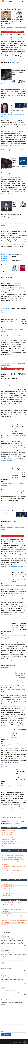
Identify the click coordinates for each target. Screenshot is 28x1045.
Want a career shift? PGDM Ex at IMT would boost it (14, 920)
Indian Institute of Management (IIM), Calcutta (12, 857)
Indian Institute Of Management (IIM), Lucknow (13, 859)
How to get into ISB (6, 913)
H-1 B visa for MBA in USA (8, 907)
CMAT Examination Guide (8, 884)
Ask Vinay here (16, 62)
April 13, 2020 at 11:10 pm (9, 965)
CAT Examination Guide (7, 882)
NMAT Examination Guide (8, 888)
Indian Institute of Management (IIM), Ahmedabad (13, 853)
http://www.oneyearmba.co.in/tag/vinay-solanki (14, 27)
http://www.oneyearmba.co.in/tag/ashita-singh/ (13, 585)
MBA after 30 (5, 924)
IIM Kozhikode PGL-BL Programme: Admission (13, 922)
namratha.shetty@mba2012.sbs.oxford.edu (14, 566)
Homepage (3, 4)
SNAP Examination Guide (8, 893)
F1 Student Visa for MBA (8, 904)
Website (2, 1031)
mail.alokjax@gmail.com (8, 460)
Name (2, 1021)
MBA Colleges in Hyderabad (8, 839)
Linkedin (3, 765)
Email (2, 1026)
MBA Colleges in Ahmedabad (9, 841)
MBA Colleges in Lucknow (8, 846)
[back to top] (25, 1042)
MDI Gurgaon (5, 864)
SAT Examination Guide (7, 891)
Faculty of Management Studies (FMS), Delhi (12, 870)
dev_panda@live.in (21, 725)
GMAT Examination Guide (8, 886)
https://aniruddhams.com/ (8, 767)
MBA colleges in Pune (7, 834)
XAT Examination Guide (7, 895)
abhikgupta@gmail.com (7, 667)
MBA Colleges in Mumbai (8, 832)
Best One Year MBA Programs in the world (12, 902)
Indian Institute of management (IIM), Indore (12, 861)
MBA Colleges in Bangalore (8, 837)
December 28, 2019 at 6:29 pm (10, 952)
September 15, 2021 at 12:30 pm (10, 990)
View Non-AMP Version (17, 1042)
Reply (25, 945)
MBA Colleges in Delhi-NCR (8, 830)
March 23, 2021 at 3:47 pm (9, 977)
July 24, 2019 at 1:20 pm (9, 938)
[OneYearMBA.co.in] (7, 1)
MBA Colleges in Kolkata (8, 843)
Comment (3, 1004)
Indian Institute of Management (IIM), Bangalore (13, 855)
